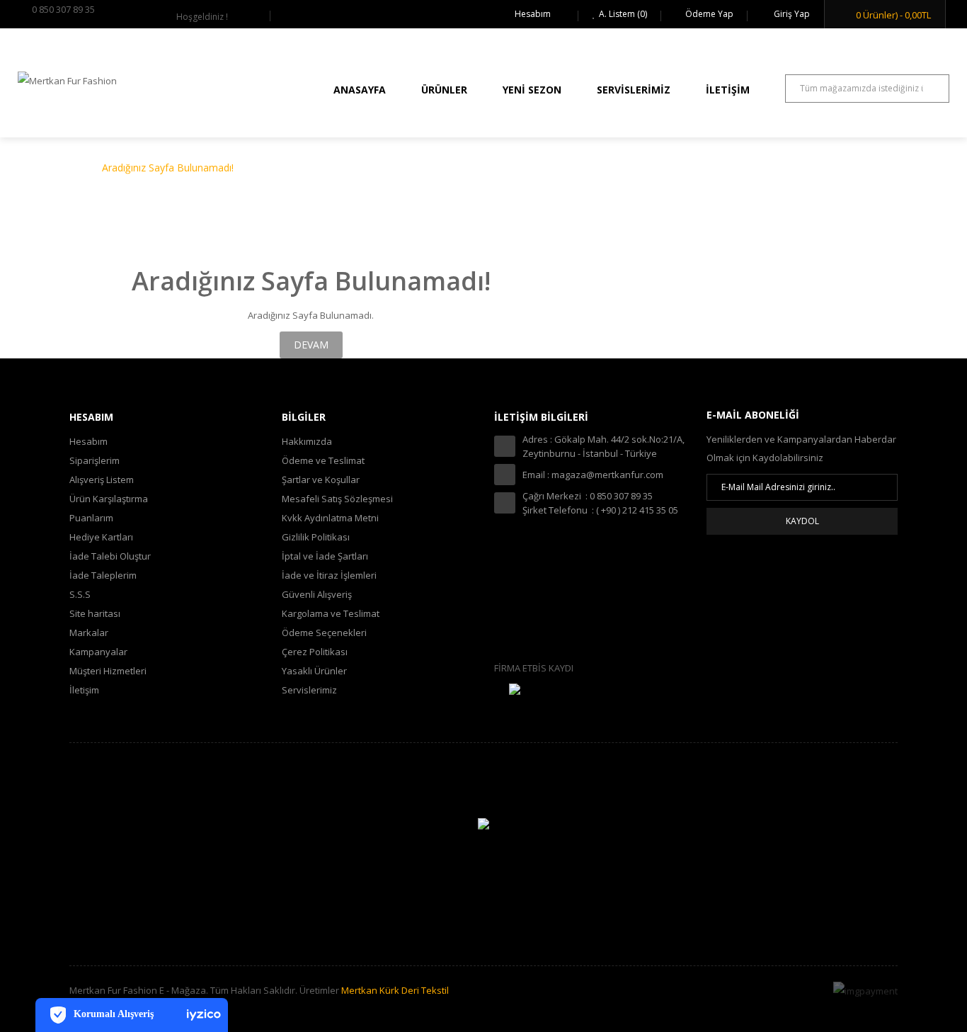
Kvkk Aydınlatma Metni (330, 517)
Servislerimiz (309, 690)
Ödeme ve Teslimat (323, 460)
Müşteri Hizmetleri (108, 670)
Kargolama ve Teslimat (330, 613)
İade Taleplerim (103, 575)
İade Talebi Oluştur (110, 556)
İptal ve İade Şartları (325, 556)
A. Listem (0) (623, 14)
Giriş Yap (791, 14)
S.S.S (80, 594)
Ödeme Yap (709, 14)
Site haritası (94, 613)
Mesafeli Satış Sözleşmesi (337, 498)
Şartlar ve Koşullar (321, 479)
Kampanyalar (98, 651)
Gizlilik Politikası (316, 537)
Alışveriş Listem (101, 479)
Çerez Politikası (315, 651)
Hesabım (533, 14)
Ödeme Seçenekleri (324, 632)
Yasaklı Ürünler (314, 670)
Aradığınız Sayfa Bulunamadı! (168, 167)
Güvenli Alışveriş (317, 594)
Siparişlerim (94, 460)
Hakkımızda (307, 441)
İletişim (84, 690)
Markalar (88, 632)
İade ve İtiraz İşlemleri (329, 575)
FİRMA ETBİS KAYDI (533, 668)
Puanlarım (91, 517)
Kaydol (802, 521)
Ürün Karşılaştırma (108, 498)
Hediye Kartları (101, 537)
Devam (311, 344)
